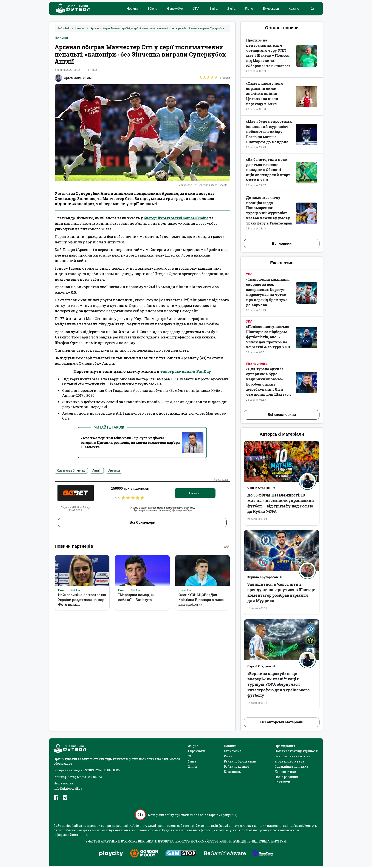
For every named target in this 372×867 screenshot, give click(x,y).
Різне (249, 8)
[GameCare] (263, 853)
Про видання (285, 746)
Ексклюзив (233, 751)
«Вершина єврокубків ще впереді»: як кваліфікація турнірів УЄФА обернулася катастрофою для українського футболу (278, 684)
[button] (312, 8)
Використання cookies (292, 756)
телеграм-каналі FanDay (185, 371)
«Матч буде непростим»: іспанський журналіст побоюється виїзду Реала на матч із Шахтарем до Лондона (269, 131)
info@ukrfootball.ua (68, 788)
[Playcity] (111, 853)
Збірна (152, 8)
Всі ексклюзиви (282, 415)
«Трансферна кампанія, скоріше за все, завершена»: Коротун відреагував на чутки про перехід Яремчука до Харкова (268, 292)
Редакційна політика (291, 766)
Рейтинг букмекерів (240, 761)
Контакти (282, 782)
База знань (232, 772)
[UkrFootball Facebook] (56, 797)
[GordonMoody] (144, 853)
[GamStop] (181, 853)
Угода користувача (289, 761)
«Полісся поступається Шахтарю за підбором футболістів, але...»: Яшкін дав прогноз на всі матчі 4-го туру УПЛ (268, 336)
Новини (132, 8)
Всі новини (281, 243)
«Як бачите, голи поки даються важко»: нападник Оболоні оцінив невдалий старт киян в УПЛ (268, 169)
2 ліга (231, 8)
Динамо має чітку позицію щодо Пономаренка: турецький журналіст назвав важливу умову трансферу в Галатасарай (269, 210)
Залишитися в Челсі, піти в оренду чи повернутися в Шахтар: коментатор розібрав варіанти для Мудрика (281, 592)
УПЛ (196, 8)
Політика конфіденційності (296, 751)
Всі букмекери (142, 522)
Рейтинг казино (236, 766)
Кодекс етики (285, 772)
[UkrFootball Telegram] (65, 797)
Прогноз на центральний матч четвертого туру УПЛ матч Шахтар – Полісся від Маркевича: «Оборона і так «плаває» (268, 53)
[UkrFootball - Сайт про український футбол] (70, 8)
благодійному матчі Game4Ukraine (176, 217)
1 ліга (213, 8)
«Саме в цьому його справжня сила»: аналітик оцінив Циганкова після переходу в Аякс (264, 93)
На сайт (195, 493)
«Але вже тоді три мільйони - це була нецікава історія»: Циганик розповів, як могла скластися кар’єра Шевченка (130, 442)
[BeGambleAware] (225, 853)
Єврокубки (175, 8)
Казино (294, 8)
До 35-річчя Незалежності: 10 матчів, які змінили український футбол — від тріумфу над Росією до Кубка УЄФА (280, 503)
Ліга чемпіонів (257, 363)
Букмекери (271, 8)
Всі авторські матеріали (281, 722)
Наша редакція (286, 777)
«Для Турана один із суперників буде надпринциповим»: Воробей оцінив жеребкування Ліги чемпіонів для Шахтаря (268, 381)
